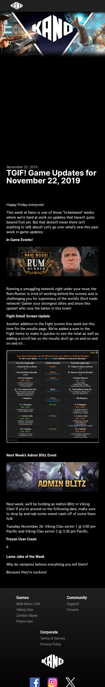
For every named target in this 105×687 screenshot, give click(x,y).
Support (73, 604)
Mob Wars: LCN (28, 604)
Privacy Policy (50, 644)
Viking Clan (24, 610)
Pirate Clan (24, 621)
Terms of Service (52, 638)
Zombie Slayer (27, 615)
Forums (73, 610)
